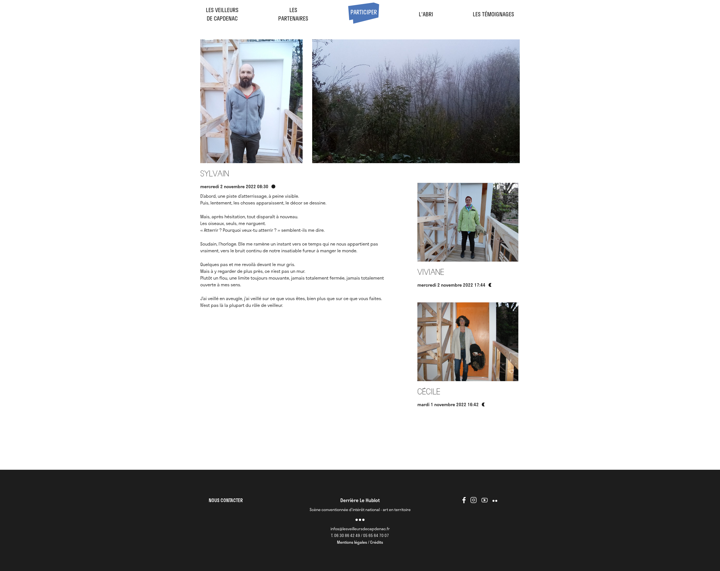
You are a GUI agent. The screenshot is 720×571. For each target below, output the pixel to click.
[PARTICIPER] (363, 21)
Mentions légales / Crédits (360, 542)
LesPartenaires (293, 14)
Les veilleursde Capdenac (222, 14)
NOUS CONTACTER (226, 500)
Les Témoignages (493, 14)
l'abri (426, 14)
